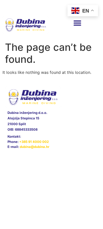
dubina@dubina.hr (34, 147)
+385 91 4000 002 (34, 142)
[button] (77, 23)
